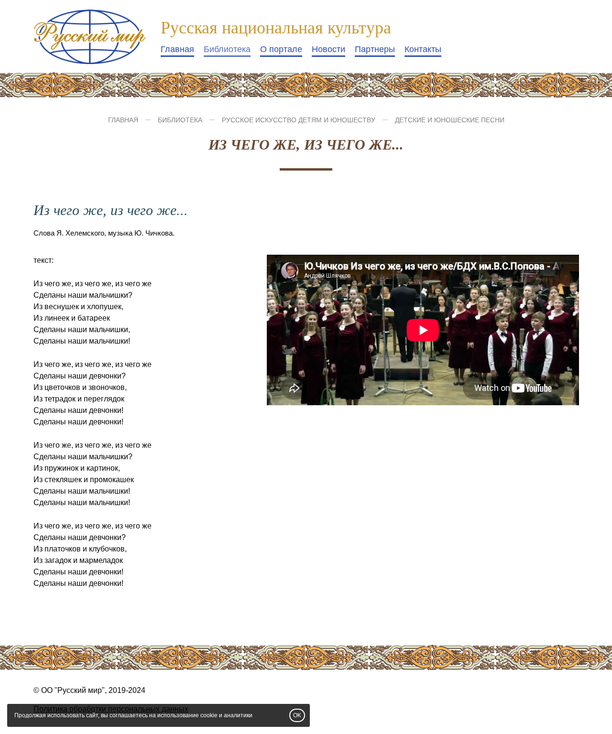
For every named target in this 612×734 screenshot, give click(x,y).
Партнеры (375, 49)
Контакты (422, 49)
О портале (281, 49)
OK (297, 715)
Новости (328, 49)
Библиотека (227, 49)
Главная (177, 49)
